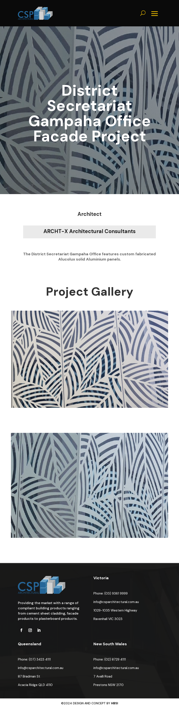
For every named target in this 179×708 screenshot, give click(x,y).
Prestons (100, 685)
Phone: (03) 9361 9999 (110, 593)
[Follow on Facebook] (21, 630)
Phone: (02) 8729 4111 (109, 659)
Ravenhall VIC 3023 (107, 619)
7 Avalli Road (102, 676)
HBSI (114, 703)
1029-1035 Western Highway (115, 610)
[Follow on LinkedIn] (38, 630)
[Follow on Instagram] (30, 630)
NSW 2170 (116, 685)
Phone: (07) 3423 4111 (34, 659)
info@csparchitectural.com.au (116, 602)
